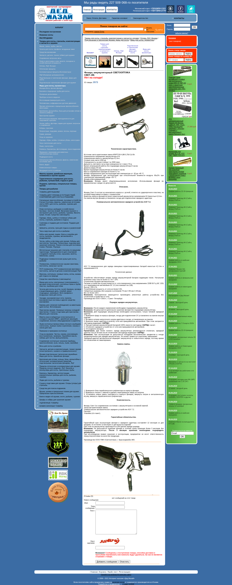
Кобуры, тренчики (46, 128)
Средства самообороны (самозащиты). (55, 279)
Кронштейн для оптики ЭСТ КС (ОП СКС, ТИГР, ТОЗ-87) (177, 153)
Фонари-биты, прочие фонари (50, 88)
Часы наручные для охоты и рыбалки (54, 231)
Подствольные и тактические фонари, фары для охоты (107, 40)
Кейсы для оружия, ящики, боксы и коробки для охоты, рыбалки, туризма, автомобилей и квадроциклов (58, 236)
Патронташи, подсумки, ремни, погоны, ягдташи (57, 131)
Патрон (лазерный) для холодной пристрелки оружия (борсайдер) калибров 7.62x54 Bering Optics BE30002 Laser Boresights (177, 173)
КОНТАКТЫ (112, 10)
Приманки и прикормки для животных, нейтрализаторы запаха (53, 153)
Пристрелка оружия (46, 115)
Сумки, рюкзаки (45, 134)
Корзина (103, 572)
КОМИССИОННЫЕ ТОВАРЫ (51, 406)
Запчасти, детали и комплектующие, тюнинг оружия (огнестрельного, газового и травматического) (60, 350)
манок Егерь (99, 32)
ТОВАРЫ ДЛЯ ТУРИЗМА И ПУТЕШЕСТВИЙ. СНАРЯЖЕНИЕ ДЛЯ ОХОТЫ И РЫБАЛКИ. (57, 196)
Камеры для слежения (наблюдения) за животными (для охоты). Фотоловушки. (60, 306)
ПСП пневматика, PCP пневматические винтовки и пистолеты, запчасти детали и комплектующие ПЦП (60, 270)
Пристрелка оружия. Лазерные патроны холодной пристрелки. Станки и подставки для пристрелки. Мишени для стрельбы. (59, 312)
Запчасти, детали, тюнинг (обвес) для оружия (56, 55)
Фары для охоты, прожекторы (142, 40)
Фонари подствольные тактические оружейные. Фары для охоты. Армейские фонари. (58, 355)
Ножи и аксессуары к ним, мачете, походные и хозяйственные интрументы (57, 62)
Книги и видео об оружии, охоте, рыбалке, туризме (59, 396)
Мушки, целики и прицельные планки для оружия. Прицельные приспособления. (59, 392)
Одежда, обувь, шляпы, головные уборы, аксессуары (59, 140)
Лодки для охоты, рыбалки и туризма (54, 380)
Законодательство (140, 18)
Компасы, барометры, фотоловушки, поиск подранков (59, 149)
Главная (87, 10)
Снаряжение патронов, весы (50, 58)
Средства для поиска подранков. (52, 388)
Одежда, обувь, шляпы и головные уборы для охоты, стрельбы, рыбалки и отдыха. (57, 219)
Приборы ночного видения (49, 97)
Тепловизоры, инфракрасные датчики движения (57, 103)
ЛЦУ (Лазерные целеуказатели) (51, 75)
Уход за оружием (46, 137)
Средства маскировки (47, 52)
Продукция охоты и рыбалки (50, 170)
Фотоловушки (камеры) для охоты (52, 100)
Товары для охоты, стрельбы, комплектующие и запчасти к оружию (112, 38)
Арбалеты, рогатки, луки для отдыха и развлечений (60, 228)
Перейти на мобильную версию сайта (116, 575)
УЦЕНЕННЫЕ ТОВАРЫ (48, 403)
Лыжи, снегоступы (46, 146)
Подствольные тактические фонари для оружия (57, 83)
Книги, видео (44, 164)
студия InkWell (128, 584)
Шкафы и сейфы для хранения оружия (55, 400)
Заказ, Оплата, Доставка (96, 18)
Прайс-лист (113, 572)
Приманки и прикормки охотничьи (53, 331)
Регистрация (98, 10)
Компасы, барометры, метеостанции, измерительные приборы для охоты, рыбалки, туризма (57, 375)
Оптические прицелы (47, 69)
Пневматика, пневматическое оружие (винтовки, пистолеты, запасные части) (59, 265)
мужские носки (118, 582)
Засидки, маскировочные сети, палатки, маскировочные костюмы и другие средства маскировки (57, 300)
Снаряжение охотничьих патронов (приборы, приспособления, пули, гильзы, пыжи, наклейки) (58, 342)
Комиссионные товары (48, 167)
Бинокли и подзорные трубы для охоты (54, 91)
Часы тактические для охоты (50, 143)
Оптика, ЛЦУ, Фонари (47, 66)
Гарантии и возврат (120, 18)
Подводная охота (46, 157)
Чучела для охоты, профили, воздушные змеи (57, 49)
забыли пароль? (181, 33)
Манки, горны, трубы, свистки (50, 46)
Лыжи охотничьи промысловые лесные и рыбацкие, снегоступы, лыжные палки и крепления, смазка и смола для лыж (60, 326)
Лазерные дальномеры (48, 94)
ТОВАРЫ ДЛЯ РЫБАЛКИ (49, 192)
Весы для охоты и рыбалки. (50, 346)
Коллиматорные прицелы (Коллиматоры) (55, 72)
